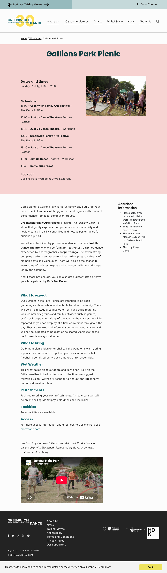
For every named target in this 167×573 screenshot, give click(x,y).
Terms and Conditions (60, 536)
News (131, 21)
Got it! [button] (150, 567)
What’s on (53, 21)
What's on (35, 38)
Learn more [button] (104, 567)
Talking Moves (56, 528)
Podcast (27, 4)
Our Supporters (56, 544)
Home (24, 38)
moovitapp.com (30, 429)
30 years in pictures (76, 21)
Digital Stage (115, 21)
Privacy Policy (55, 540)
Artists (98, 21)
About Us (145, 21)
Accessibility (54, 532)
